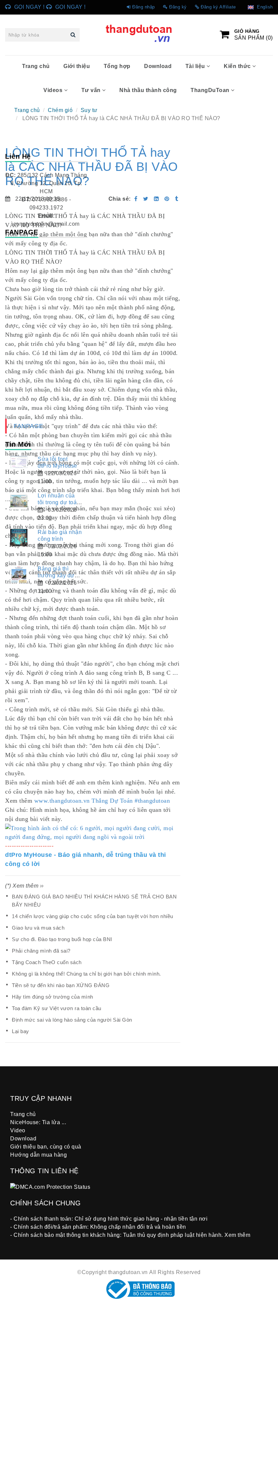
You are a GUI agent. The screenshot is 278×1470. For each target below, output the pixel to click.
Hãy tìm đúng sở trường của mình (52, 997)
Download (158, 66)
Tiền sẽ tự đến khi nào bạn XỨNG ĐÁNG (61, 985)
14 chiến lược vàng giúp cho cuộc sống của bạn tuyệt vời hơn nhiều (92, 916)
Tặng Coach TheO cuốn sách (47, 962)
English (263, 6)
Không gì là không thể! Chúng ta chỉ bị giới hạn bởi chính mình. (86, 974)
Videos (53, 90)
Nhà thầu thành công (148, 90)
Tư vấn (91, 90)
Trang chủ (36, 66)
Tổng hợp (117, 66)
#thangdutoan (152, 800)
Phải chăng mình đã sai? (41, 951)
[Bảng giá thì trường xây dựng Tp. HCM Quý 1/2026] (18, 574)
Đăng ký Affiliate (218, 6)
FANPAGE (28, 426)
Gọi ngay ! (29, 7)
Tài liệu (196, 66)
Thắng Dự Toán (112, 800)
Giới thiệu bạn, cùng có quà (45, 1147)
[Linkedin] (156, 199)
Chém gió (60, 110)
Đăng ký (178, 6)
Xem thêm (237, 1235)
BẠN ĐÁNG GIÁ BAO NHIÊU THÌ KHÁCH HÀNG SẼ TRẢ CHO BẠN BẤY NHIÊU (94, 901)
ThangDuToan (211, 90)
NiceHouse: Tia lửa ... (38, 1122)
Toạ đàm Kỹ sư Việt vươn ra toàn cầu (56, 1008)
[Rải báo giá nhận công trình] (18, 537)
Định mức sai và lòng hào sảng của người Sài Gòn (72, 1020)
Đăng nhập (143, 6)
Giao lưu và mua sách (38, 928)
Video (17, 1130)
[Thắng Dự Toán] (167, 199)
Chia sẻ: (119, 199)
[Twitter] (145, 199)
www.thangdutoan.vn (62, 800)
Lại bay (20, 1031)
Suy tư (89, 110)
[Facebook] (136, 199)
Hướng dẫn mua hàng (38, 1155)
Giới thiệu (76, 66)
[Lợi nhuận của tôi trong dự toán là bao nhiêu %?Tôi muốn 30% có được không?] (18, 501)
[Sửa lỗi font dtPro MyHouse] (18, 462)
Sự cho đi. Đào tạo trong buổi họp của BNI (62, 939)
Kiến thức (238, 66)
